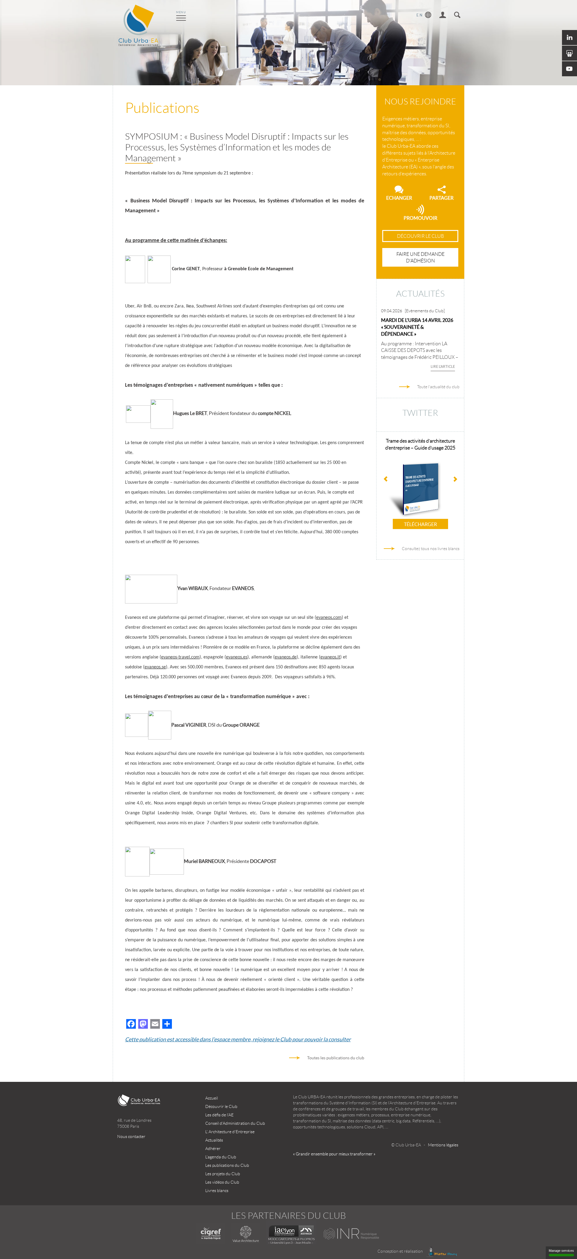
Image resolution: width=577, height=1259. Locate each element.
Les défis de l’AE (219, 1114)
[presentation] (454, 480)
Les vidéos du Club (222, 1182)
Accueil (211, 1098)
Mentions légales (443, 1144)
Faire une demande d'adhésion (420, 258)
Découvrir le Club (221, 1106)
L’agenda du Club (220, 1157)
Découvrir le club (420, 236)
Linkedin (569, 37)
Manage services (561, 1250)
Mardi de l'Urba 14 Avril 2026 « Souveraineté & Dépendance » (417, 327)
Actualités (214, 1140)
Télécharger (425, 524)
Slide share (569, 53)
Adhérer (213, 1148)
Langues (424, 16)
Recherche (457, 16)
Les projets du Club (222, 1173)
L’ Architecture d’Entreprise (230, 1131)
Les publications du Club (227, 1165)
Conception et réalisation (400, 1251)
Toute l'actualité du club (438, 386)
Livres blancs (216, 1190)
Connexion (442, 16)
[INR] (351, 1233)
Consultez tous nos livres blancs (430, 548)
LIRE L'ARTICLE (443, 366)
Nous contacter (131, 1136)
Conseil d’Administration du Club (235, 1123)
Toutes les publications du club (335, 1057)
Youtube (569, 68)
